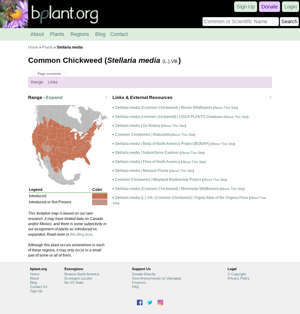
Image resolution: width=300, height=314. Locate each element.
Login (290, 7)
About (37, 34)
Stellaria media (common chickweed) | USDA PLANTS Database (169, 117)
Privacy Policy (239, 278)
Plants (57, 34)
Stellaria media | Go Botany (137, 126)
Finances (139, 282)
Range (37, 82)
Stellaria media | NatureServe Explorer (147, 153)
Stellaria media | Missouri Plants (141, 171)
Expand (54, 97)
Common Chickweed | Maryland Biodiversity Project (158, 180)
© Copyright (237, 274)
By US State (73, 282)
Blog (100, 34)
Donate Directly (144, 274)
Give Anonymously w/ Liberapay (156, 278)
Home (33, 47)
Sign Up (245, 7)
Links (53, 82)
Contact (119, 34)
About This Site (225, 108)
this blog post (81, 234)
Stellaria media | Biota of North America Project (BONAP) (162, 144)
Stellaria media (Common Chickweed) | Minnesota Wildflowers (167, 189)
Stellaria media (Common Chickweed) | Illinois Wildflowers (163, 108)
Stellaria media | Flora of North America (147, 162)
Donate (269, 7)
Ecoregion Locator (78, 278)
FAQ (135, 287)
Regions (79, 34)
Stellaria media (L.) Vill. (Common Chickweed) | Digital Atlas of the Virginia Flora (181, 198)
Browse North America (81, 274)
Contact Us (38, 287)
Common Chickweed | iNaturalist (142, 134)
